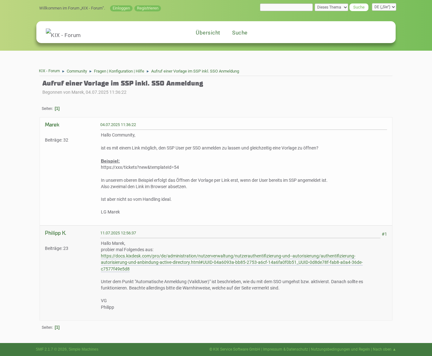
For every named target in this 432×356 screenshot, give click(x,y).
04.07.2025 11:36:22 (118, 124)
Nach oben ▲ (384, 349)
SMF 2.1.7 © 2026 (51, 349)
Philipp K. (55, 233)
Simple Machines (83, 349)
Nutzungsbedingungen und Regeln (340, 349)
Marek (52, 124)
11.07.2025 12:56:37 (118, 233)
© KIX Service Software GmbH (234, 349)
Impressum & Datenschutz (285, 349)
